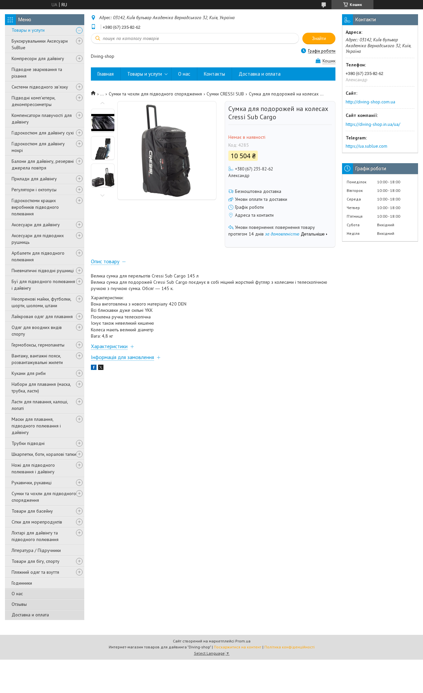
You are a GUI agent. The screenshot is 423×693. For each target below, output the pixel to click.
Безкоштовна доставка (258, 191)
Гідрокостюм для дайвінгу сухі (43, 133)
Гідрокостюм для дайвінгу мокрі (38, 147)
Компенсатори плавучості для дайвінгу (42, 118)
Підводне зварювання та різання (37, 72)
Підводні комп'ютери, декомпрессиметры (33, 101)
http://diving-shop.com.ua (370, 102)
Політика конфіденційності (289, 646)
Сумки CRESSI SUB (225, 94)
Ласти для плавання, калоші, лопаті (40, 405)
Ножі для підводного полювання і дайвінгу (33, 468)
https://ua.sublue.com (366, 146)
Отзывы (19, 604)
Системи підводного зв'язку (40, 87)
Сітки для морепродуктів (37, 522)
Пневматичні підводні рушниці (43, 271)
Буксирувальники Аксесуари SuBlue (40, 44)
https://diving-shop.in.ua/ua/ (373, 124)
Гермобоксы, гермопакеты (38, 345)
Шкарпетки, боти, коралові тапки (44, 454)
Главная (105, 73)
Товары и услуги (28, 30)
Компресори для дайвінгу (38, 58)
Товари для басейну (32, 511)
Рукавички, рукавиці (32, 483)
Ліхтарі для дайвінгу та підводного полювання (35, 536)
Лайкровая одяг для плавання (42, 316)
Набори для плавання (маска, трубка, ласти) (41, 387)
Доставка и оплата (30, 615)
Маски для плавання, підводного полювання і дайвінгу (36, 425)
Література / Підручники (36, 550)
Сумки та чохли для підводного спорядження (44, 497)
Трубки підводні (28, 443)
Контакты (214, 73)
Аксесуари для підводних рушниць (38, 239)
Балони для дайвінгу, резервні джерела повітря (43, 164)
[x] (100, 368)
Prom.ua (242, 640)
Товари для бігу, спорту (35, 561)
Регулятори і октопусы (34, 190)
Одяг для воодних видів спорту (37, 330)
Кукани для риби (29, 373)
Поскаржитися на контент (237, 646)
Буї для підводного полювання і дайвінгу (43, 284)
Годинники (22, 583)
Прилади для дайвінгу (34, 179)
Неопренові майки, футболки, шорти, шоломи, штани (41, 302)
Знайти (319, 38)
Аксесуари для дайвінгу (36, 225)
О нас (17, 594)
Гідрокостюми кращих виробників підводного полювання (35, 207)
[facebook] (93, 368)
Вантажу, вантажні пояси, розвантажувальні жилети (37, 359)
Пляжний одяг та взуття (35, 572)
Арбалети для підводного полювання (38, 256)
